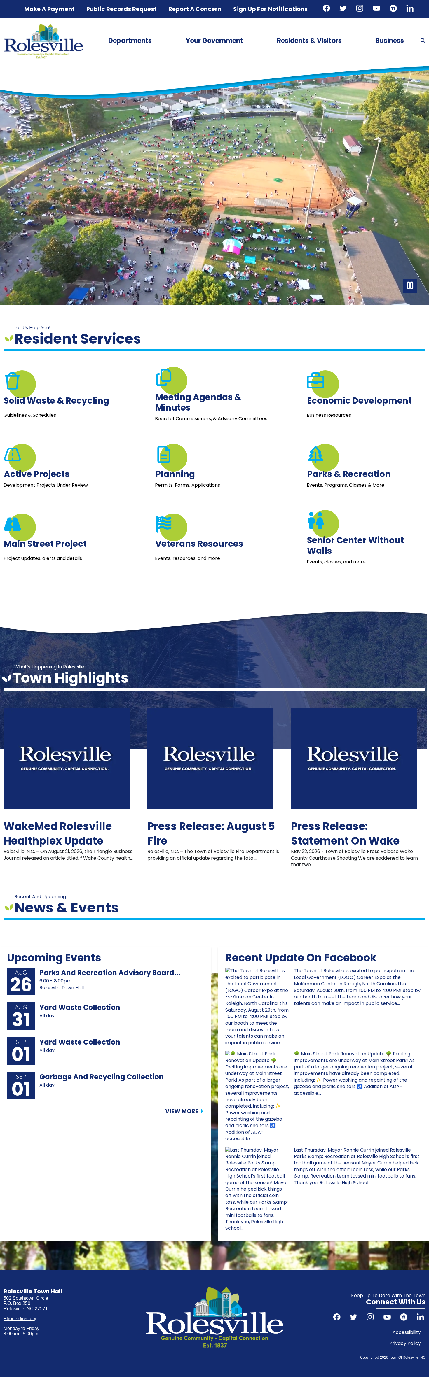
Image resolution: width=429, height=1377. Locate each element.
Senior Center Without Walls (355, 545)
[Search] (422, 41)
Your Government (214, 40)
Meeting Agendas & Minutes (198, 402)
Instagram (360, 9)
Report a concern (195, 9)
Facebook (327, 9)
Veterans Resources (199, 543)
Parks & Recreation (349, 474)
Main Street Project (45, 543)
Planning (175, 474)
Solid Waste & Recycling (56, 400)
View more (181, 1111)
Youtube (377, 9)
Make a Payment (49, 9)
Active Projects (36, 474)
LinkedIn (410, 9)
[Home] (43, 25)
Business (390, 40)
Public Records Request (121, 9)
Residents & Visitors (309, 40)
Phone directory (20, 1318)
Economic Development (359, 400)
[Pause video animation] (410, 286)
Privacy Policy (405, 1343)
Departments (130, 40)
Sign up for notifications (270, 9)
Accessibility (407, 1332)
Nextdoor (394, 9)
